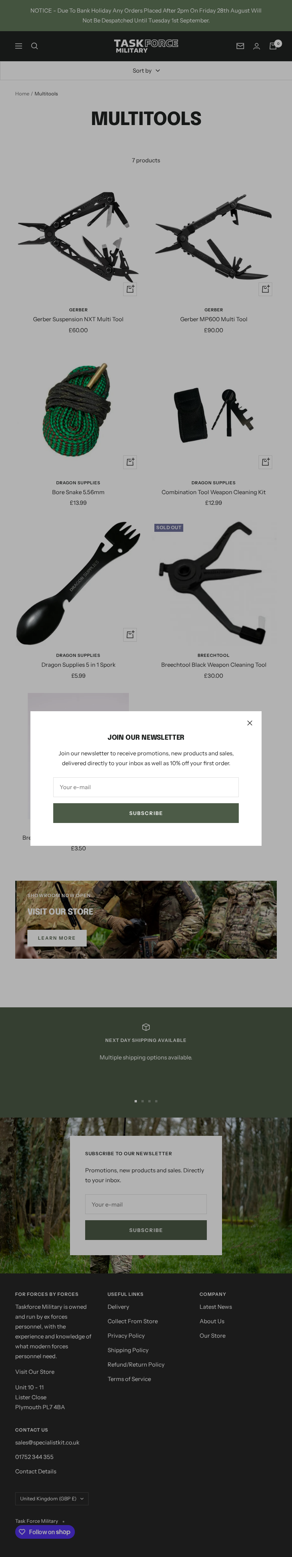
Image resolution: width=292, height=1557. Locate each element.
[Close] (249, 723)
